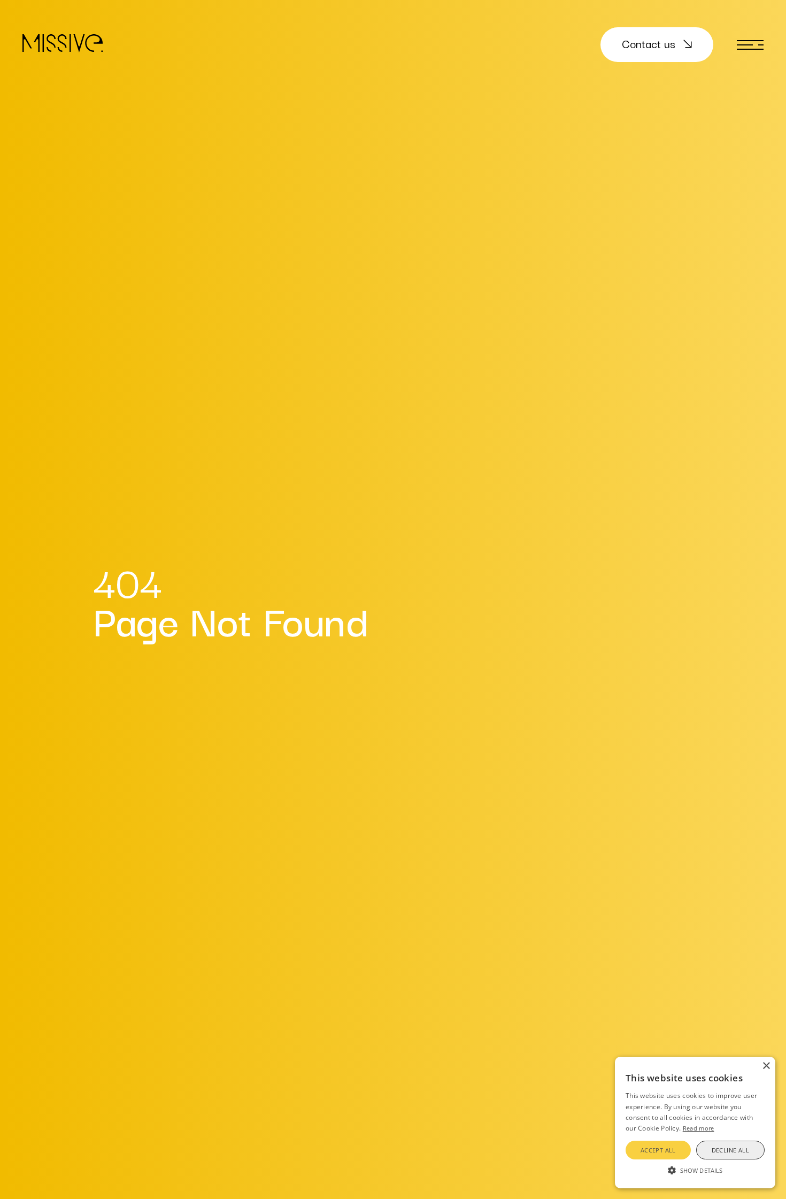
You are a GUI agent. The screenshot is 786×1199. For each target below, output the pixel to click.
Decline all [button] (730, 1150)
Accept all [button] (658, 1150)
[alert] (695, 1122)
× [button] (766, 1066)
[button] (695, 1169)
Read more (698, 1128)
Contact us (648, 43)
